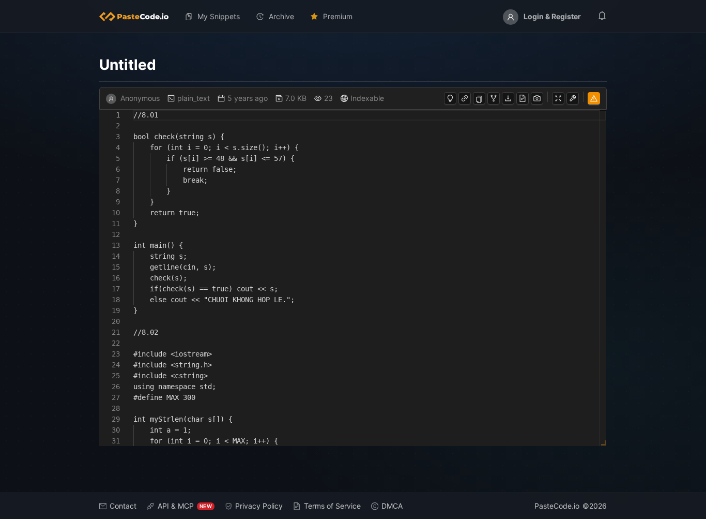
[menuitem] (138, 16)
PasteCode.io (556, 505)
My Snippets (218, 16)
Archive (281, 16)
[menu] (353, 16)
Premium (337, 16)
